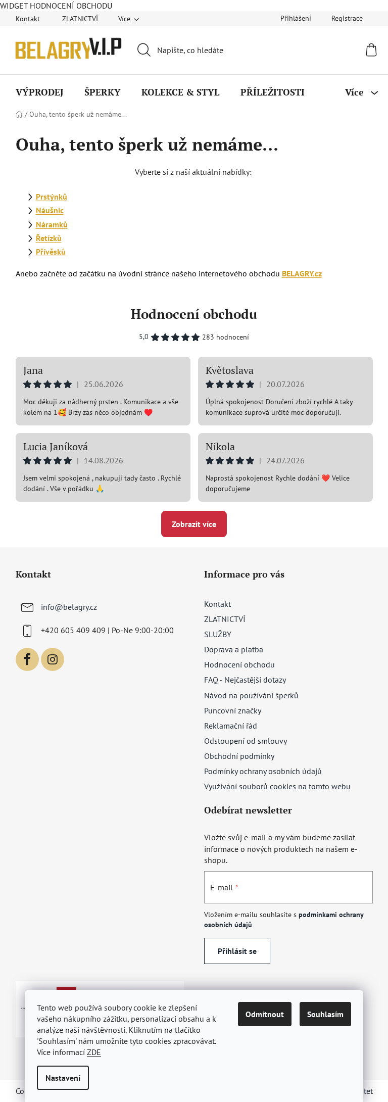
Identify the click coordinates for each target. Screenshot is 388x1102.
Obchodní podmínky (239, 756)
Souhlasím (325, 1014)
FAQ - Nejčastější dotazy (245, 680)
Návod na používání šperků (251, 695)
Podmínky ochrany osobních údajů (263, 771)
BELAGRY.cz (302, 273)
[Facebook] (27, 659)
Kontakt (28, 18)
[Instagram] (52, 659)
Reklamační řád (230, 726)
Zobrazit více (194, 524)
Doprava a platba (233, 649)
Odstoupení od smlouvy (245, 741)
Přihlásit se (237, 951)
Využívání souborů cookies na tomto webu (277, 786)
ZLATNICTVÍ (80, 18)
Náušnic (50, 210)
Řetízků (49, 238)
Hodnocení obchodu (194, 313)
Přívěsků (51, 252)
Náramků (52, 224)
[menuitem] (40, 92)
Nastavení (62, 1078)
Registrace (347, 18)
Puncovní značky (232, 710)
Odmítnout (265, 1014)
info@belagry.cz (69, 607)
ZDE (94, 1052)
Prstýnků (51, 196)
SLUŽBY (217, 634)
